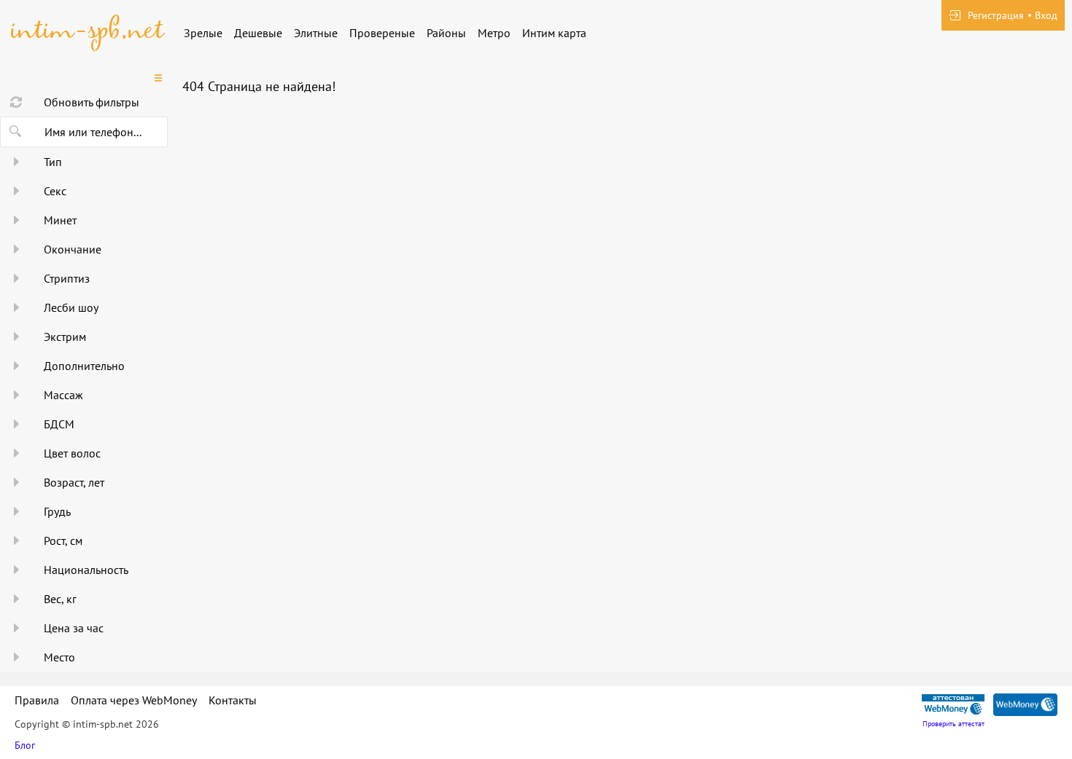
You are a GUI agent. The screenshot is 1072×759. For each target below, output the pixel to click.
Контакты (233, 700)
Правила (37, 700)
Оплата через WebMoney (134, 700)
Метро (494, 32)
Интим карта (554, 32)
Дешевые (258, 32)
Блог (25, 745)
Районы (446, 32)
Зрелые (203, 32)
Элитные (316, 32)
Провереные (382, 32)
